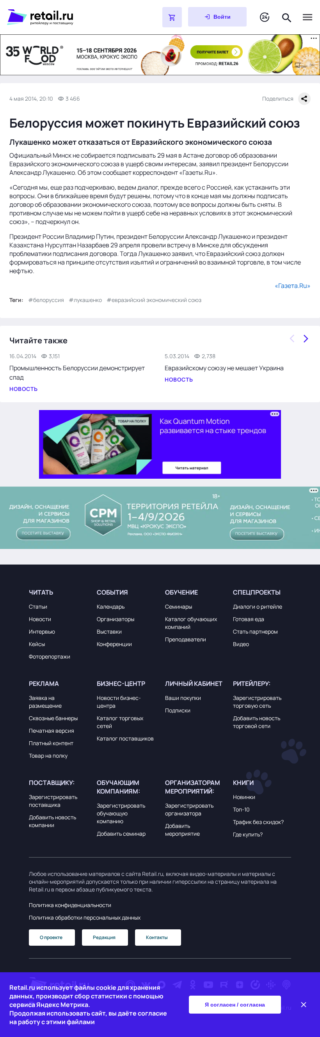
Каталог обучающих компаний (191, 622)
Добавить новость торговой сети (256, 722)
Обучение (181, 592)
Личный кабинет (193, 683)
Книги (243, 782)
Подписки (177, 710)
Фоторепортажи (49, 656)
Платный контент (51, 743)
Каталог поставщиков (125, 738)
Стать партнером (255, 631)
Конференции (114, 644)
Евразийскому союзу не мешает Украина (224, 368)
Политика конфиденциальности (70, 905)
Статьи (38, 606)
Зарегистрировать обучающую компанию (121, 813)
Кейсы (37, 644)
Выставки (109, 631)
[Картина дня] (264, 17)
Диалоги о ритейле (257, 606)
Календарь (110, 606)
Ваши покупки (183, 697)
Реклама (44, 683)
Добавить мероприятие (182, 829)
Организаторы (115, 619)
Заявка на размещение (45, 701)
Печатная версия (51, 730)
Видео (241, 644)
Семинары (178, 606)
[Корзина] (172, 17)
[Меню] (307, 17)
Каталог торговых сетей (120, 722)
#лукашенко (85, 300)
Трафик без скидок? (258, 822)
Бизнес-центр (121, 683)
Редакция (104, 937)
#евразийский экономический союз (154, 300)
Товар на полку (48, 755)
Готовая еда (248, 619)
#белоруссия (46, 300)
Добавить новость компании (52, 821)
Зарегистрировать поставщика (53, 800)
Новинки (244, 797)
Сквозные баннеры (53, 718)
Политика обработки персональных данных (84, 917)
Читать (41, 592)
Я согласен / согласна (235, 1004)
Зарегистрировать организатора (189, 809)
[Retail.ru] (65, 17)
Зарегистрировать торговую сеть (257, 701)
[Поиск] (287, 17)
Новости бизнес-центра (119, 701)
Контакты (157, 937)
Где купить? (248, 834)
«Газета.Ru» (293, 285)
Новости (40, 619)
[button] (58, 592)
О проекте (51, 937)
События (112, 592)
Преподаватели (185, 639)
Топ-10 (241, 809)
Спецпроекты (257, 592)
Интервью (42, 631)
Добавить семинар (121, 833)
